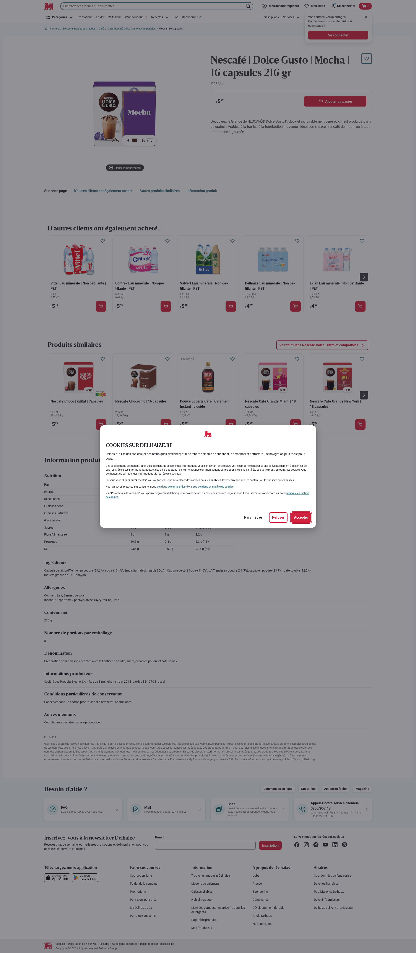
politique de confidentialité (172, 486)
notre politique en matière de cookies (212, 486)
